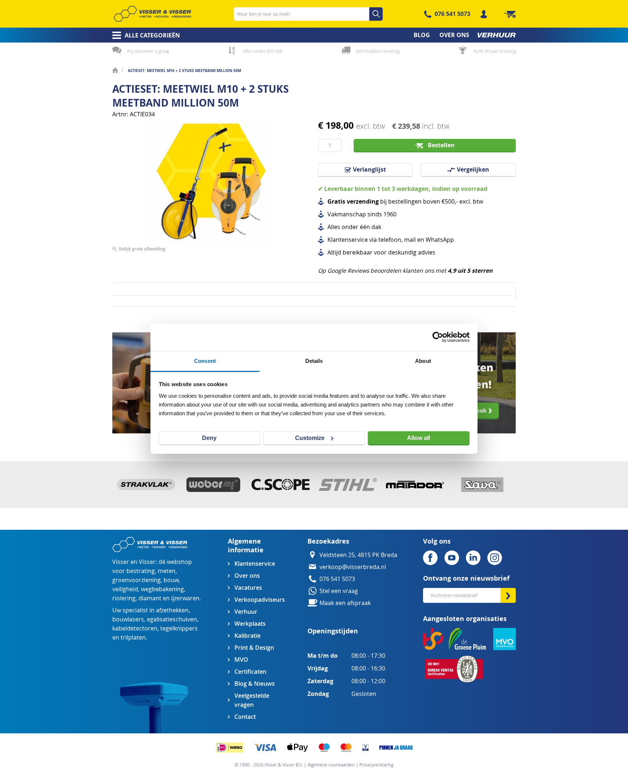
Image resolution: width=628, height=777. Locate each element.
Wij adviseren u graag (148, 51)
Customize (310, 438)
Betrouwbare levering (377, 51)
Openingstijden (332, 631)
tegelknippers (179, 628)
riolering (124, 598)
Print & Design (254, 648)
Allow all (418, 438)
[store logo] (152, 14)
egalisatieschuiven (172, 619)
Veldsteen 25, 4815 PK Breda (358, 555)
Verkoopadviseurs (259, 600)
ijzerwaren (185, 598)
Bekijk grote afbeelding (142, 249)
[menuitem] (144, 35)
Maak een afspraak (345, 603)
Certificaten (250, 672)
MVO (241, 660)
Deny (209, 438)
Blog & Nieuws (254, 684)
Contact (245, 717)
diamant (149, 598)
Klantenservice (254, 564)
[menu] (314, 35)
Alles (333, 227)
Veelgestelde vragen (251, 700)
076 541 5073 (452, 14)
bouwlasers (128, 619)
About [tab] (423, 361)
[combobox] (308, 14)
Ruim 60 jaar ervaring (495, 51)
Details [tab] (314, 361)
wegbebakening (162, 589)
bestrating (140, 571)
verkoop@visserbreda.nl (352, 567)
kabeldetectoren (134, 628)
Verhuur (245, 612)
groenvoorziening (136, 580)
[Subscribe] (508, 595)
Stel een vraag (338, 591)
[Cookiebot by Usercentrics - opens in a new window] (438, 337)
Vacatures (248, 588)
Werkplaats (250, 624)
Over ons (247, 576)
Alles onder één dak (262, 51)
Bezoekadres (328, 541)
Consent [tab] (205, 361)
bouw (171, 580)
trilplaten (133, 637)
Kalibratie (247, 636)
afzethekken (172, 610)
